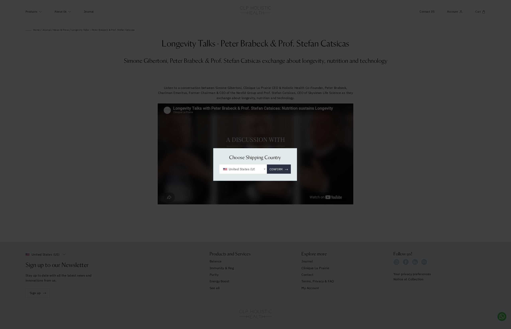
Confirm (276, 169)
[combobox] (243, 169)
